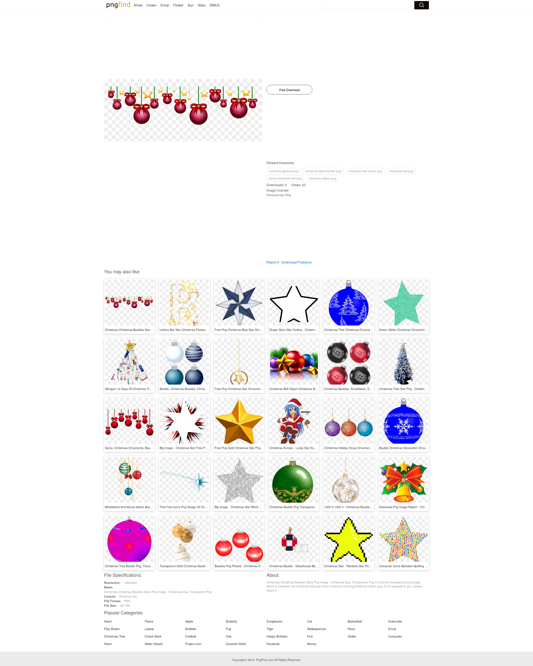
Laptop (149, 628)
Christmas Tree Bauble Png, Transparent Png (135, 566)
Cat (309, 621)
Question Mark (236, 643)
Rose (351, 628)
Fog (228, 628)
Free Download (289, 90)
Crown (151, 5)
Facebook (273, 643)
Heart (108, 621)
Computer (395, 636)
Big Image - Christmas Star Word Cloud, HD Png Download (254, 507)
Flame (149, 621)
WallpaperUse (316, 628)
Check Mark (153, 636)
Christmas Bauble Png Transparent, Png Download (302, 507)
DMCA (215, 5)
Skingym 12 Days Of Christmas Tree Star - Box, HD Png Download (149, 389)
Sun (191, 5)
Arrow (138, 5)
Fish (310, 636)
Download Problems (296, 262)
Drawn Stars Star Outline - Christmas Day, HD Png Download (309, 330)
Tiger (269, 628)
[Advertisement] (183, 50)
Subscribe (395, 621)
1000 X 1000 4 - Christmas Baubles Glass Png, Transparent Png (366, 507)
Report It (272, 262)
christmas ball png (401, 171)
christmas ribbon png (322, 178)
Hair (229, 636)
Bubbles (190, 628)
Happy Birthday (277, 636)
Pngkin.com (193, 643)
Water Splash (154, 643)
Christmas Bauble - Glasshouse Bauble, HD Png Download (308, 566)
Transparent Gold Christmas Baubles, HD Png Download (197, 566)
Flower (178, 5)
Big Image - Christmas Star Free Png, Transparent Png (196, 448)
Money (311, 643)
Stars (201, 5)
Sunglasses (274, 621)
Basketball (355, 621)
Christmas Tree (114, 636)
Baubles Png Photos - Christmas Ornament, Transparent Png (255, 566)
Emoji (165, 5)
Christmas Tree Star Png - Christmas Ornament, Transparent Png (422, 389)
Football (190, 636)
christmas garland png (283, 171)
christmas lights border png (323, 171)
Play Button (112, 628)
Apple (189, 621)
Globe (352, 636)
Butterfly (231, 621)
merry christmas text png (285, 178)
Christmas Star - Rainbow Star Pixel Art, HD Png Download (363, 566)
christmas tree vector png (365, 171)
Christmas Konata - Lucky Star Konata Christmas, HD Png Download (314, 448)
